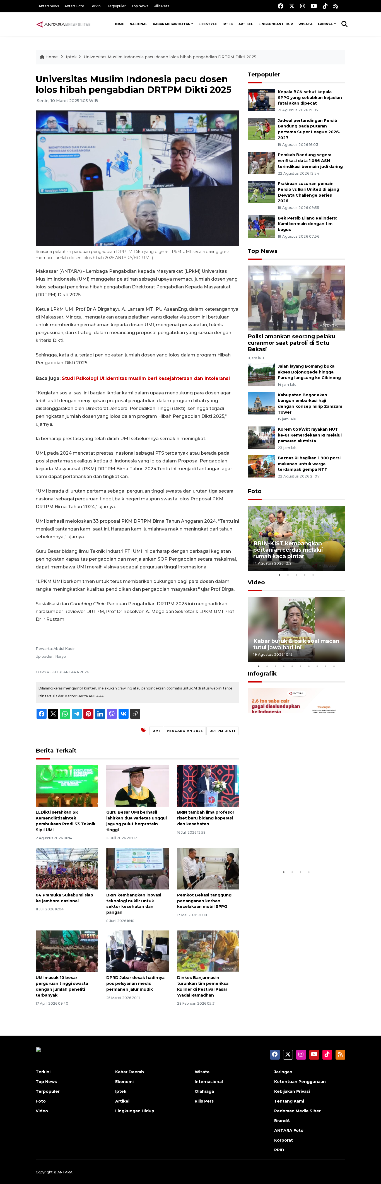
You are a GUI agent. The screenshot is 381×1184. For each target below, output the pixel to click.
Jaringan (283, 1071)
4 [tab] (305, 575)
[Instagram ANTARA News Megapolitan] (302, 6)
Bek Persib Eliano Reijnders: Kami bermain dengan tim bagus (307, 224)
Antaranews (48, 6)
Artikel (245, 24)
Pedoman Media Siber (297, 1110)
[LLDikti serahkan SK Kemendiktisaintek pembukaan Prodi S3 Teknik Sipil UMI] (67, 785)
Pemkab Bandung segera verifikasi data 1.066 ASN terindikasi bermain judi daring (310, 160)
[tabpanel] (296, 538)
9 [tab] (326, 666)
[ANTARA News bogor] (63, 24)
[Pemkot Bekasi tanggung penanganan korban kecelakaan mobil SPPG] (208, 868)
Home (119, 24)
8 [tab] (317, 666)
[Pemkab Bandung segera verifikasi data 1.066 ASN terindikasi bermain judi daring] (261, 162)
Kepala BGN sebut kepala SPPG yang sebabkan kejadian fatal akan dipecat (310, 97)
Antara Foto (74, 6)
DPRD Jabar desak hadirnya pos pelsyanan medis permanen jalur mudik (135, 983)
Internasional (209, 1081)
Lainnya (325, 24)
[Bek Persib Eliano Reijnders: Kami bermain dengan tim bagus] (261, 226)
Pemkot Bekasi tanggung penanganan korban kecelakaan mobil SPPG (204, 901)
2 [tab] (288, 575)
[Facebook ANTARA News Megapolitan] (280, 6)
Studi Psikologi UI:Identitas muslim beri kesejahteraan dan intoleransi (146, 378)
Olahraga (204, 1091)
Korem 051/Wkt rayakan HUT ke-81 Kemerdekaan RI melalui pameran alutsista (310, 435)
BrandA (282, 1120)
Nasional (138, 24)
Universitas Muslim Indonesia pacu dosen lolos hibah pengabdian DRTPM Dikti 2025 (170, 56)
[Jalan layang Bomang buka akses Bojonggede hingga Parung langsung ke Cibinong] (261, 374)
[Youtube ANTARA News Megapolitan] (314, 6)
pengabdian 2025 (185, 731)
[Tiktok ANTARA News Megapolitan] (325, 6)
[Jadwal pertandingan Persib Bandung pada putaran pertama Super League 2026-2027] (261, 128)
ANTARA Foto (288, 1130)
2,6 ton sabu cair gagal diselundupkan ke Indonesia (292, 849)
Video (256, 582)
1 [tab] (280, 575)
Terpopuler (116, 6)
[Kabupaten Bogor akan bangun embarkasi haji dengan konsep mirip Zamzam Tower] (261, 403)
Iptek (228, 24)
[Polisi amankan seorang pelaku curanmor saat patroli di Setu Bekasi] (296, 297)
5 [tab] (313, 575)
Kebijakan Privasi (292, 1091)
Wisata (305, 24)
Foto (255, 491)
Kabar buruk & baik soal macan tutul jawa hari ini (296, 644)
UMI (156, 731)
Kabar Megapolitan (172, 24)
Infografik (262, 673)
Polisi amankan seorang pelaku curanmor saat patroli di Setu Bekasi (291, 343)
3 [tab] (296, 575)
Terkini (96, 6)
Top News (139, 6)
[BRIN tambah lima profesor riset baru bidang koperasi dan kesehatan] (208, 785)
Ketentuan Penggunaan (300, 1081)
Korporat (283, 1140)
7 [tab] (309, 666)
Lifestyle (208, 24)
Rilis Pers (161, 6)
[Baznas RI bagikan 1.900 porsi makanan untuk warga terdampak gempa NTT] (261, 466)
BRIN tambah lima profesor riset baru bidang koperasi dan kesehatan (205, 818)
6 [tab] (300, 666)
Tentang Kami (289, 1101)
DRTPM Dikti (222, 731)
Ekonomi (124, 1081)
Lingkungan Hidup (276, 24)
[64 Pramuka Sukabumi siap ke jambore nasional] (67, 868)
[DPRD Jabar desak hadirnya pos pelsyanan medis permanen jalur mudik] (137, 951)
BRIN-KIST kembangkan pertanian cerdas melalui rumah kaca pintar (288, 550)
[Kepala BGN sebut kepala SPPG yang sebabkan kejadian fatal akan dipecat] (261, 99)
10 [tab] (334, 666)
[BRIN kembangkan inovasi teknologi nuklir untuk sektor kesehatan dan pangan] (137, 868)
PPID (279, 1149)
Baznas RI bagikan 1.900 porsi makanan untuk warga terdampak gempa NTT (309, 463)
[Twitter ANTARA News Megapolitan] (292, 6)
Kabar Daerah (129, 1071)
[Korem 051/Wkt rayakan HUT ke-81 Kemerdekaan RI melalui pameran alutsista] (261, 437)
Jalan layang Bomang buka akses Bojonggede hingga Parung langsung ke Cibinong (309, 372)
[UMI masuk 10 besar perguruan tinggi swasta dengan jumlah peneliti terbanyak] (67, 951)
